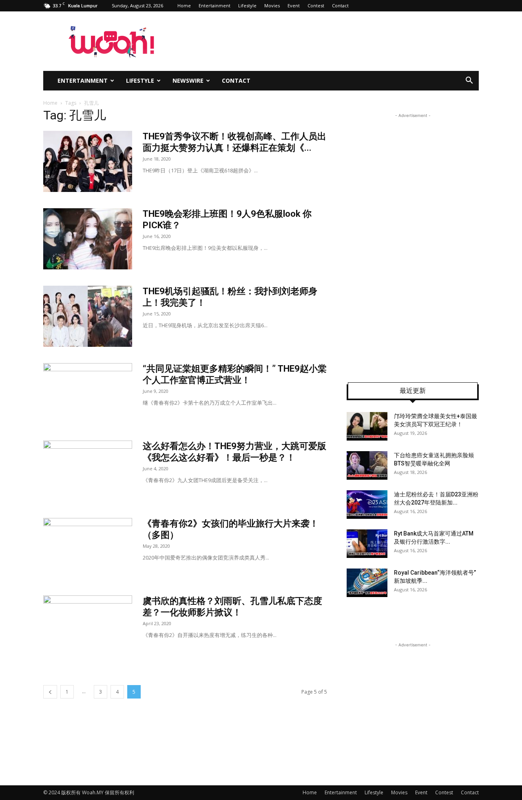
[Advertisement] (413, 242)
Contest (315, 5)
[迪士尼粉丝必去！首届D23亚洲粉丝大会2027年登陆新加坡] (367, 504)
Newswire (188, 80)
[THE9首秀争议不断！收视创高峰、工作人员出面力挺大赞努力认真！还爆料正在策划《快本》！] (87, 161)
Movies (272, 5)
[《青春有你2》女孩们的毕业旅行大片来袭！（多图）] (87, 548)
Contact (340, 5)
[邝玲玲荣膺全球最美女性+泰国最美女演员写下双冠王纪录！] (367, 426)
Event (294, 5)
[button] (469, 81)
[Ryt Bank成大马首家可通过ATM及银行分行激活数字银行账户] (367, 543)
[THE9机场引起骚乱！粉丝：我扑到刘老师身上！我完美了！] (87, 316)
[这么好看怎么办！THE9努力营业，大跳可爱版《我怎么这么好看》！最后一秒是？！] (87, 471)
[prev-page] (50, 692)
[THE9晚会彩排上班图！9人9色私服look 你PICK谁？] (87, 238)
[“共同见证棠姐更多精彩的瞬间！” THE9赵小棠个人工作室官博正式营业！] (87, 393)
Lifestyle (247, 5)
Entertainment (214, 5)
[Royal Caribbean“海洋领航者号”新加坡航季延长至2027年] (367, 583)
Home (184, 5)
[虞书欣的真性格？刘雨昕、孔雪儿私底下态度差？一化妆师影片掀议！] (87, 626)
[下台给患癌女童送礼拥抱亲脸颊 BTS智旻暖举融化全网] (367, 465)
